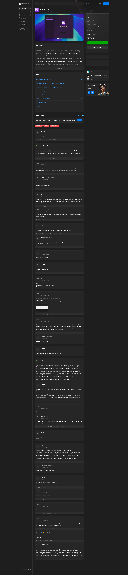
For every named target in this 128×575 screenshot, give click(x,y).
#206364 (47, 227)
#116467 (47, 295)
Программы (52, 11)
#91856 (47, 479)
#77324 (47, 534)
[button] (36, 27)
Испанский (101, 26)
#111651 (46, 362)
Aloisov (42, 465)
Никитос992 (44, 293)
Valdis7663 (43, 319)
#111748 (47, 350)
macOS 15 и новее (91, 34)
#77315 (46, 520)
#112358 (47, 418)
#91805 (47, 506)
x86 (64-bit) (93, 38)
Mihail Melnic (44, 278)
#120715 (47, 280)
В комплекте (90, 30)
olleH (42, 519)
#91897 (47, 492)
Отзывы (20, 572)
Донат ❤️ (29, 572)
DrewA (42, 504)
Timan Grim (43, 225)
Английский (90, 26)
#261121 (47, 179)
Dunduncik (43, 336)
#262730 (47, 147)
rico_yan (43, 131)
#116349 (47, 321)
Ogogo (42, 237)
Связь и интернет (44, 11)
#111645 (47, 545)
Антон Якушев (44, 145)
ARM (88, 38)
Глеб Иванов (44, 445)
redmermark (43, 252)
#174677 (47, 266)
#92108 (47, 467)
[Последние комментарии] (100, 3)
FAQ (29, 570)
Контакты (24, 572)
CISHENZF (43, 264)
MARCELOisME (44, 177)
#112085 (47, 408)
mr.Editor (45, 532)
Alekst (42, 360)
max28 (42, 432)
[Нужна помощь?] (68, 571)
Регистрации (24, 31)
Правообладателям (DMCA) (25, 569)
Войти (106, 3)
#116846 (46, 338)
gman (42, 416)
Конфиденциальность (23, 570)
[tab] (39, 45)
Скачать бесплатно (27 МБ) (97, 42)
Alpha (42, 490)
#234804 (46, 165)
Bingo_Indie (43, 477)
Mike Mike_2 (43, 164)
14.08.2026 (101, 62)
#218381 (47, 211)
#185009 (47, 254)
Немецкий (96, 26)
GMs (42, 194)
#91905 (47, 447)
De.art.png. (43, 209)
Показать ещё (59, 68)
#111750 (47, 386)
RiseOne (43, 348)
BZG (88, 21)
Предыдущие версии (98, 47)
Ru (87, 3)
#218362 (47, 196)
